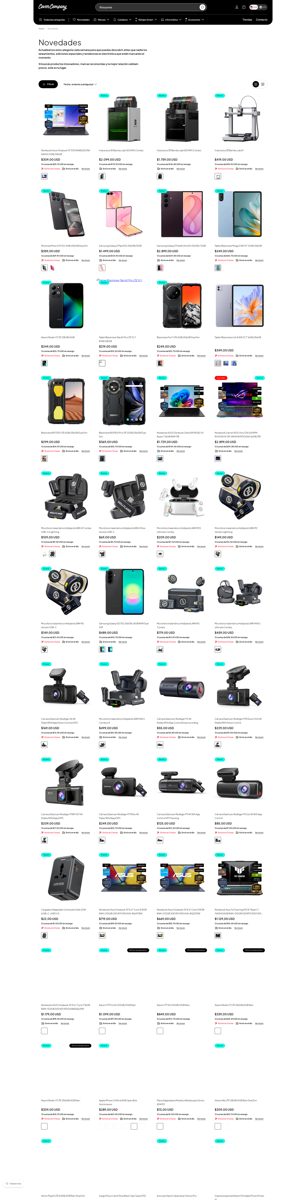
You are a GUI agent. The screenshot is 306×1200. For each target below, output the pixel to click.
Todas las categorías (54, 19)
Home (41, 28)
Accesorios (194, 19)
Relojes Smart (145, 19)
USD (255, 7)
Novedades (83, 19)
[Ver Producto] (66, 118)
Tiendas (247, 19)
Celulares (123, 19)
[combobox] (149, 7)
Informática (171, 19)
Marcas (102, 19)
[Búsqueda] (202, 7)
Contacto (261, 19)
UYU (264, 7)
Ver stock (85, 168)
